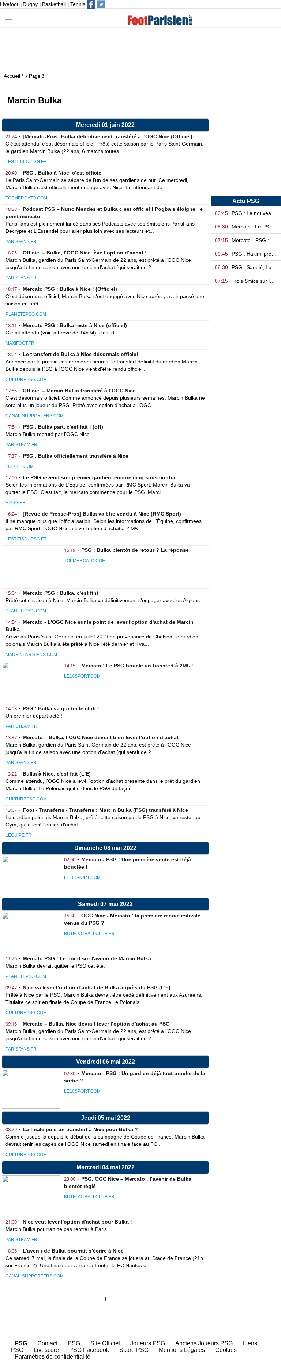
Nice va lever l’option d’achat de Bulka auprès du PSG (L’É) (97, 987)
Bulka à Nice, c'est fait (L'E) (57, 774)
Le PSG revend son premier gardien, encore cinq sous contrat (100, 477)
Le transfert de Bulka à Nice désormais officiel (80, 354)
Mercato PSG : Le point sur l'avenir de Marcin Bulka (87, 958)
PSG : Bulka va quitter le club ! (61, 708)
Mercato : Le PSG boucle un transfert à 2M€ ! (137, 665)
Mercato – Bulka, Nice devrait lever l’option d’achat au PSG (96, 1024)
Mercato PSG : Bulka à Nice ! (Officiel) (70, 289)
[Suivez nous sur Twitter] (101, 4)
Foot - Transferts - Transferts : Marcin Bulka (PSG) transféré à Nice (105, 810)
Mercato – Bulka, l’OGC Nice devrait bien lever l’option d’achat (101, 737)
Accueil (262, 1364)
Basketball (54, 4)
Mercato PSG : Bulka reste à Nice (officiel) (75, 325)
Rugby (30, 4)
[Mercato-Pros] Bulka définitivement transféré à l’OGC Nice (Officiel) (107, 136)
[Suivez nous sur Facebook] (91, 4)
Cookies (226, 1350)
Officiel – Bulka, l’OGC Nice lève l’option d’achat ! (85, 253)
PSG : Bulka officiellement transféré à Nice (75, 456)
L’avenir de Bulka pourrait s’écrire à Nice (73, 1251)
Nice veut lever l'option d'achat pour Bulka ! (77, 1222)
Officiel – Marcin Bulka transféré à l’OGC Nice (79, 390)
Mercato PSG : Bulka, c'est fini (60, 593)
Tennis (77, 4)
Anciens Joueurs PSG (204, 1343)
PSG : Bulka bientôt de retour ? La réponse (135, 550)
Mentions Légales (182, 1350)
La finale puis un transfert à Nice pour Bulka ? (80, 1129)
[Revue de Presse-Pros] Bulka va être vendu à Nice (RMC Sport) (102, 514)
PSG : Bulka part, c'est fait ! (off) (63, 427)
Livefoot (9, 4)
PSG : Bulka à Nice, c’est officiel (63, 173)
